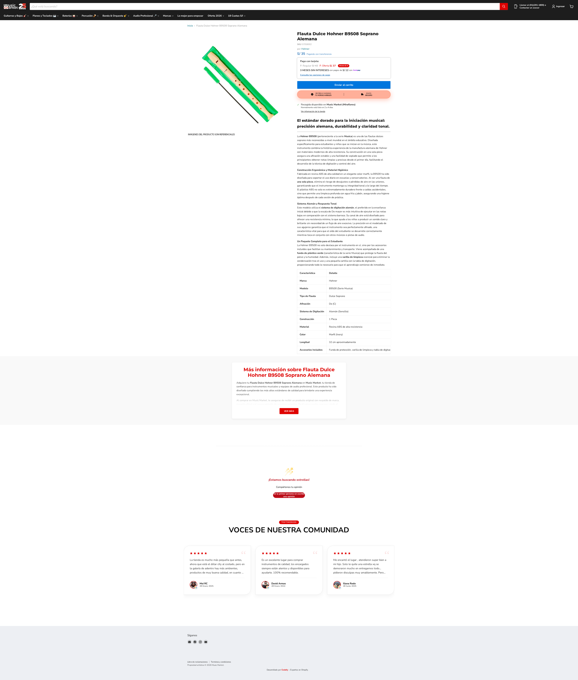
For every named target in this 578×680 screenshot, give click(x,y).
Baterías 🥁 (69, 15)
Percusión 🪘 (89, 15)
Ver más (289, 411)
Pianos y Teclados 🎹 (45, 15)
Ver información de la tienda (313, 111)
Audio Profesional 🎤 (145, 15)
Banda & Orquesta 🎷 (115, 15)
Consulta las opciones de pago (315, 75)
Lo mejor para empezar (190, 15)
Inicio (190, 25)
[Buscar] (504, 6)
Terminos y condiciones (221, 662)
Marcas (167, 15)
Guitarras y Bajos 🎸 (15, 15)
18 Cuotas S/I (236, 15)
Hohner (305, 49)
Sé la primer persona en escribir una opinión (289, 495)
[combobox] (265, 6)
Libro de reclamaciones (197, 662)
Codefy (285, 669)
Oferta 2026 (215, 15)
